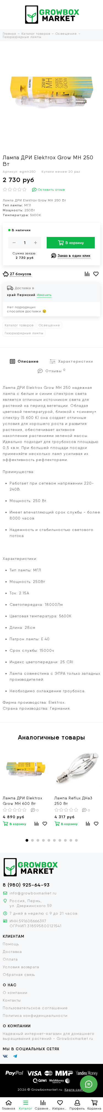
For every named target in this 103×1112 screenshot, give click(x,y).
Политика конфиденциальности (35, 1015)
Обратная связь (19, 974)
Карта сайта (75, 1090)
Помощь (11, 944)
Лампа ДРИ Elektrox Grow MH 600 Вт (22, 801)
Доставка (12, 951)
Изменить (44, 295)
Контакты (12, 1000)
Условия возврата (21, 967)
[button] (27, 840)
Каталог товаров (19, 325)
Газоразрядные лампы (24, 333)
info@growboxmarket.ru (33, 893)
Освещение (49, 325)
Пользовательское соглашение (35, 1008)
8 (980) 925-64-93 (26, 885)
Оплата (10, 959)
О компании (15, 992)
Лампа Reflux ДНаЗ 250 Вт (73, 801)
